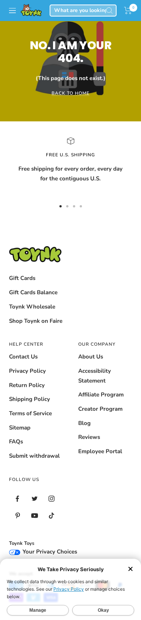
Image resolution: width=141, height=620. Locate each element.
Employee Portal (100, 451)
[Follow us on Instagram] (51, 498)
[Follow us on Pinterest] (17, 515)
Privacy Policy (27, 371)
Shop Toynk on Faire (35, 321)
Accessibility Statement (94, 375)
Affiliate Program (101, 394)
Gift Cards (22, 278)
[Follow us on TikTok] (51, 515)
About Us (90, 356)
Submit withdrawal (34, 456)
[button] (128, 10)
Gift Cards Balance (33, 292)
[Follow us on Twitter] (34, 498)
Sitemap (19, 427)
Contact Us (23, 356)
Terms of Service (30, 413)
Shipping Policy (29, 399)
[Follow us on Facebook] (17, 498)
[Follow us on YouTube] (34, 515)
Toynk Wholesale (32, 306)
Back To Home (70, 93)
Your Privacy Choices (49, 551)
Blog (84, 423)
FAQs (16, 441)
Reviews (89, 437)
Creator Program (100, 409)
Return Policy (27, 385)
